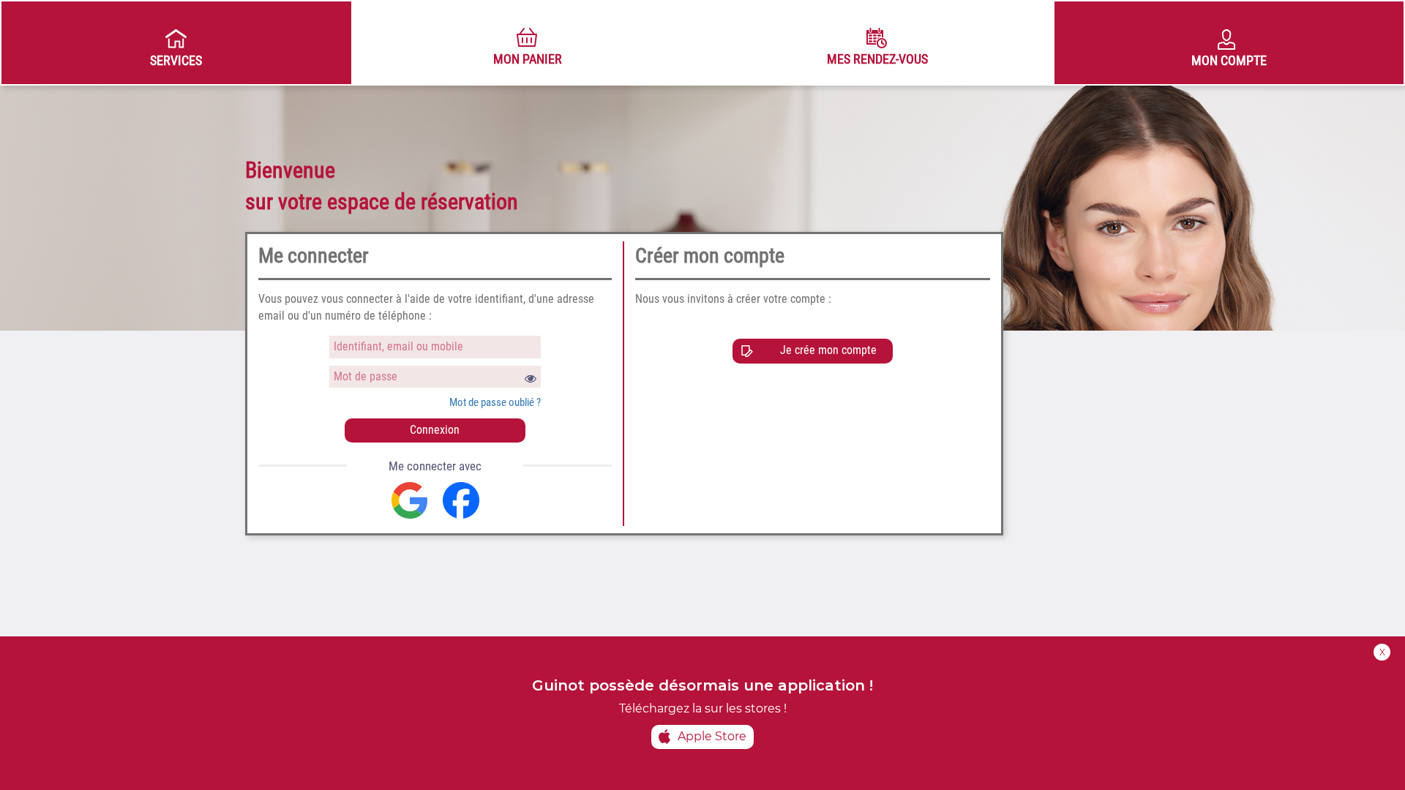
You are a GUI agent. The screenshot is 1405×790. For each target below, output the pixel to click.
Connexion (435, 430)
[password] (435, 377)
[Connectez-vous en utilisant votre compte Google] (409, 500)
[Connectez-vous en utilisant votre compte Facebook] (461, 500)
